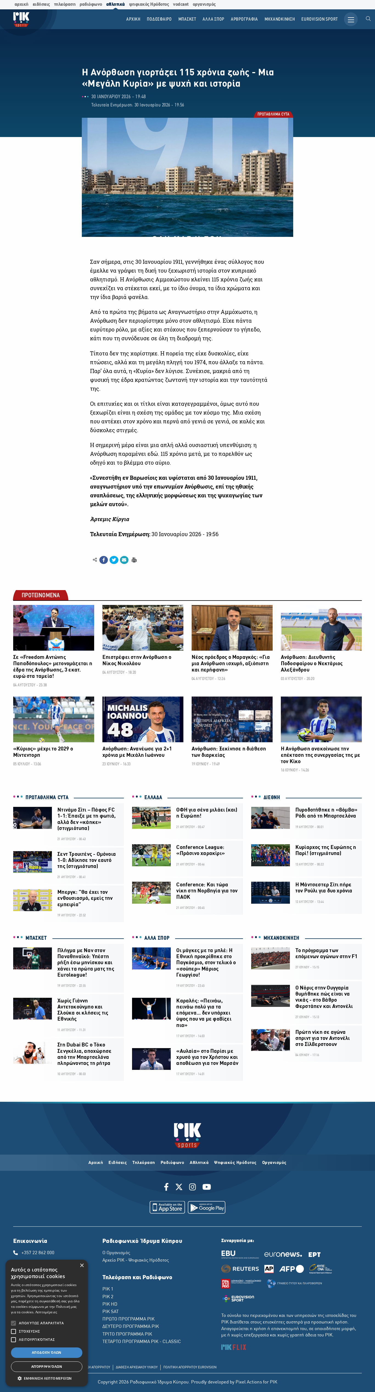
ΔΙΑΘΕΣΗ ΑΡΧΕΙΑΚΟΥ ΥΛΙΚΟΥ (137, 1367)
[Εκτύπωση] (133, 560)
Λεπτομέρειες (46, 1312)
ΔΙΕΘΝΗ (272, 798)
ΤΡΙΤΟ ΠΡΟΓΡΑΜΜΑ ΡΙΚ (127, 1334)
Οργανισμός (274, 1163)
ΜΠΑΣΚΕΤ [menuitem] (187, 19)
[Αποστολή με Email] (124, 560)
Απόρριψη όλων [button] (46, 1366)
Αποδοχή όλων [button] (46, 1352)
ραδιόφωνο (91, 4)
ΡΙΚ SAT (110, 1312)
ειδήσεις (41, 4)
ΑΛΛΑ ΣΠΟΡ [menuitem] (213, 19)
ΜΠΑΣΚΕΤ (36, 938)
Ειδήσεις (117, 1163)
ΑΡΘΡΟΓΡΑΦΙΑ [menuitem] (244, 19)
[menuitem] (368, 19)
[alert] (46, 1323)
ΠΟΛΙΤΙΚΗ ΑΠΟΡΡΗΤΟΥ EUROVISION (190, 1367)
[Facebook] (167, 1188)
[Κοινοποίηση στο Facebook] (103, 560)
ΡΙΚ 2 (107, 1297)
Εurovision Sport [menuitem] (319, 19)
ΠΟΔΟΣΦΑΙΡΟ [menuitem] (159, 19)
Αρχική (95, 1163)
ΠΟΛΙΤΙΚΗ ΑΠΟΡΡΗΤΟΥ (93, 1367)
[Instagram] (192, 1188)
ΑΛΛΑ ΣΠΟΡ (156, 938)
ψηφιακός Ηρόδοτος (149, 4)
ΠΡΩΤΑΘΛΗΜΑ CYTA (273, 114)
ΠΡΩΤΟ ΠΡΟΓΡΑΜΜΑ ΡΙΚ (128, 1319)
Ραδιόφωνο (172, 1163)
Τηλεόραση (143, 1163)
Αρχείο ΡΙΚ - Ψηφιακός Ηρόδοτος (135, 1260)
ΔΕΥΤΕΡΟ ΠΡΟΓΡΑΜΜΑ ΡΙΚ (130, 1327)
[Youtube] (206, 1188)
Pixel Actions (249, 1382)
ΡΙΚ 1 (107, 1289)
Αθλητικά (199, 1163)
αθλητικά (115, 4)
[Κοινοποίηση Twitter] (114, 560)
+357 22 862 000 (37, 1253)
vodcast (181, 4)
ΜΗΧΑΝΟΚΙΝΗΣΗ (282, 938)
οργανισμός (204, 4)
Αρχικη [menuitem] (133, 19)
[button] (46, 1378)
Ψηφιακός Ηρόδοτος (235, 1163)
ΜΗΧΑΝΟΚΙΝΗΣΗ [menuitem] (280, 19)
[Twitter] (179, 1188)
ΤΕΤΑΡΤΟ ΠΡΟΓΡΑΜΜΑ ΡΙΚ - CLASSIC (141, 1342)
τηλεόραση (65, 4)
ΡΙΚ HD (109, 1304)
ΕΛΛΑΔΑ (153, 798)
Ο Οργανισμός (116, 1253)
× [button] (82, 1266)
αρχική (22, 4)
